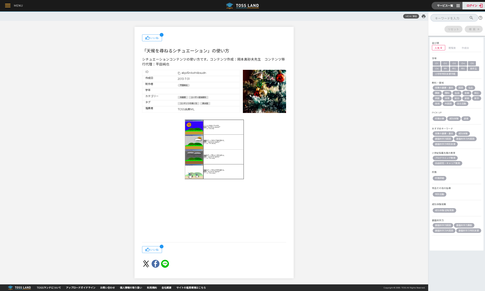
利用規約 (152, 287)
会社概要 (166, 287)
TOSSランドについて (49, 287)
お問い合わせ (107, 287)
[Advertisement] (214, 211)
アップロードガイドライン (80, 287)
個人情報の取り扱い (131, 287)
